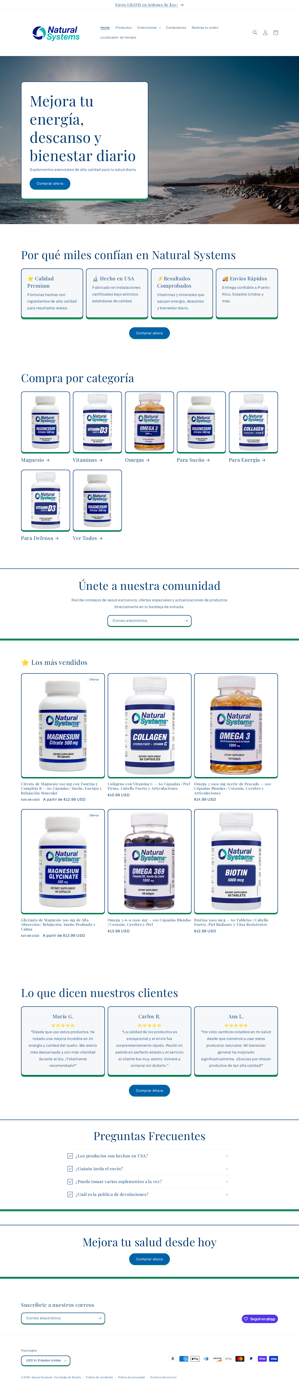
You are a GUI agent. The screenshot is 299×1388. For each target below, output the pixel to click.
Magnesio (32, 460)
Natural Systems (42, 1377)
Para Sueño (190, 460)
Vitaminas (85, 460)
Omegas (134, 460)
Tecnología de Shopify (67, 1377)
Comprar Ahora (149, 1090)
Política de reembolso (99, 1377)
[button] (148, 28)
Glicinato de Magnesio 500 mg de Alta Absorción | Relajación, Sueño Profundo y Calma (58, 924)
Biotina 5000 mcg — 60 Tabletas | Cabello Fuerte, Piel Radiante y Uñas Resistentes (231, 922)
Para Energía (244, 460)
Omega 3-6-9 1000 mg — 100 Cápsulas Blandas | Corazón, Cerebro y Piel (149, 922)
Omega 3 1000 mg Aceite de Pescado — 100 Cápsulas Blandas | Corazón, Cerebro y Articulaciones (232, 788)
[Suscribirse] (186, 621)
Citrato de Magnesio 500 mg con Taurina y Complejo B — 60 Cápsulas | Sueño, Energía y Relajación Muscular (61, 788)
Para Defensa (37, 538)
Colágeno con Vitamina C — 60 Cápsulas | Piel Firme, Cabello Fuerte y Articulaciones (149, 786)
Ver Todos (85, 538)
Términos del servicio (163, 1377)
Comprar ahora (50, 183)
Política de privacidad (131, 1377)
